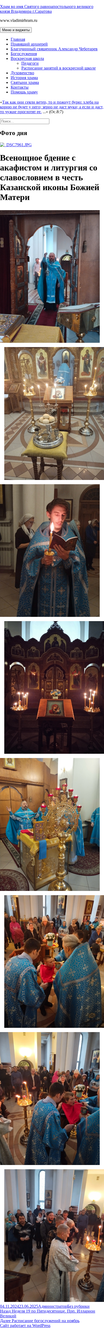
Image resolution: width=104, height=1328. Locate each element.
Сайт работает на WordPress (25, 1325)
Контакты (20, 87)
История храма (24, 77)
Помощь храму (24, 92)
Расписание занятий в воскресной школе (58, 68)
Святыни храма (25, 82)
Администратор (52, 1306)
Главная (18, 39)
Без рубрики (78, 1306)
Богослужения (24, 53)
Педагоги (30, 63)
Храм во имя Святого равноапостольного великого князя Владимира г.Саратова (46, 9)
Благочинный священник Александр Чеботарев (54, 49)
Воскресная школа (27, 58)
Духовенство (22, 73)
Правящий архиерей (29, 44)
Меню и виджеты (16, 30)
